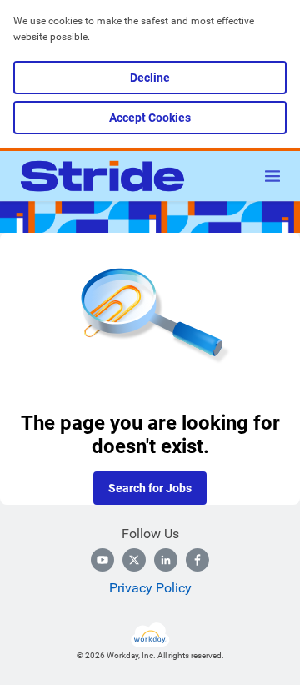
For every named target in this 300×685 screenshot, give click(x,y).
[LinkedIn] (166, 560)
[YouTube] (102, 560)
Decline (150, 77)
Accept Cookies (150, 117)
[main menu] (272, 176)
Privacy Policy (150, 588)
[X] (134, 560)
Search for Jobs (150, 488)
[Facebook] (197, 560)
